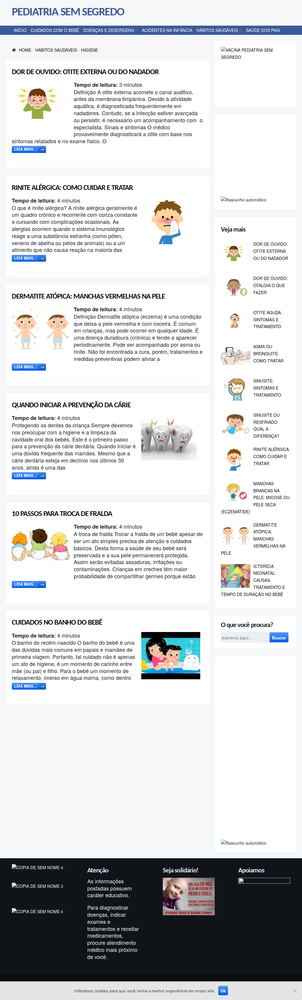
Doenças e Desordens (108, 30)
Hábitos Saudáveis (217, 30)
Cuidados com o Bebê (55, 30)
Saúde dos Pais (263, 30)
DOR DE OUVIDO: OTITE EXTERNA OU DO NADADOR (85, 72)
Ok (223, 991)
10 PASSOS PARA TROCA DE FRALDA (62, 514)
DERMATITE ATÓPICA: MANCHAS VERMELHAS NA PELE (88, 296)
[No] (295, 991)
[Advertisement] (261, 158)
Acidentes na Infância (167, 30)
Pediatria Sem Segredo (68, 12)
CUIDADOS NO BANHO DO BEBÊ (57, 622)
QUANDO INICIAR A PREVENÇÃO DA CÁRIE (71, 405)
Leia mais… (29, 149)
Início (20, 30)
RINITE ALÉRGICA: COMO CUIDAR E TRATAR (72, 188)
